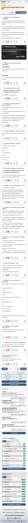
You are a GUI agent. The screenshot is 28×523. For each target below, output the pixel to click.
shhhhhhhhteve (7, 357)
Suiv (23, 369)
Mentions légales (20, 512)
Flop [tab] (9, 441)
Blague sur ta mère (10, 326)
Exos (17, 263)
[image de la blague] (25, 41)
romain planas (20, 131)
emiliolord (5, 282)
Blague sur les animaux (11, 63)
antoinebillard (6, 105)
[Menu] (3, 1)
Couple (20, 376)
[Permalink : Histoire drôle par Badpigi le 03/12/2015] (3, 143)
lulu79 (23, 185)
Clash (20, 378)
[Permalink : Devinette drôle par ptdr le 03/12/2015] (3, 88)
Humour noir (7, 376)
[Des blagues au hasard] (8, 1)
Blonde (7, 378)
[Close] (25, 46)
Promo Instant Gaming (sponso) (14, 515)
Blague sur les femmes (11, 17)
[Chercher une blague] (25, 1)
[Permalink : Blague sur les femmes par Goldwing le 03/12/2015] (3, 17)
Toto (7, 373)
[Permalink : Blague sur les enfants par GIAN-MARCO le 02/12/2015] (3, 236)
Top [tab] (5, 441)
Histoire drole (20, 373)
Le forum (14, 433)
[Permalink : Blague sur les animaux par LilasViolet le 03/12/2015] (3, 62)
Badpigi (18, 143)
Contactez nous (8, 512)
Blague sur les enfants (11, 237)
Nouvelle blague (21, 12)
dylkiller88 (22, 342)
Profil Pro (24, 521)
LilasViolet (5, 64)
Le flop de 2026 (14, 384)
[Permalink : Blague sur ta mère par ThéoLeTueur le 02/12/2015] (3, 326)
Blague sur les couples (11, 185)
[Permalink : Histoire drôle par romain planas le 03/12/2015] (3, 130)
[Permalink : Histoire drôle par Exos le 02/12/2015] (3, 263)
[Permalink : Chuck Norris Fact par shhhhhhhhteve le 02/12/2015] (3, 355)
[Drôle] (11, 41)
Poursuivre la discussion (17, 398)
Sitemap (11, 518)
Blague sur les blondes (11, 103)
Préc (5, 369)
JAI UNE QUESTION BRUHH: (9, 408)
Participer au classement (14, 468)
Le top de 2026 (14, 381)
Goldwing (5, 19)
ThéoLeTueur (6, 327)
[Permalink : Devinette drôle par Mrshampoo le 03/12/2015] (3, 168)
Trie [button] (12, 12)
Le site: (4, 391)
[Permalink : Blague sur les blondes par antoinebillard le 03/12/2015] (3, 103)
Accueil (4, 5)
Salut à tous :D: (6, 417)
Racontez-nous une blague (11, 509)
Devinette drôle (9, 88)
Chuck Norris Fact (9, 355)
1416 (18, 369)
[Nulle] (4, 41)
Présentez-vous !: (7, 400)
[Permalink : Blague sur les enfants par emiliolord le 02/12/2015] (3, 280)
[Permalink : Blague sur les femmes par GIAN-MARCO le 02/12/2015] (3, 207)
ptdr (18, 88)
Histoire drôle (8, 131)
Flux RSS (18, 518)
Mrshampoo (20, 168)
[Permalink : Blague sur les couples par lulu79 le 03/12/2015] (3, 185)
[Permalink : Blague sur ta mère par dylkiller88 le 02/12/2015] (3, 342)
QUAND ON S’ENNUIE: (8, 425)
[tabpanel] (14, 455)
